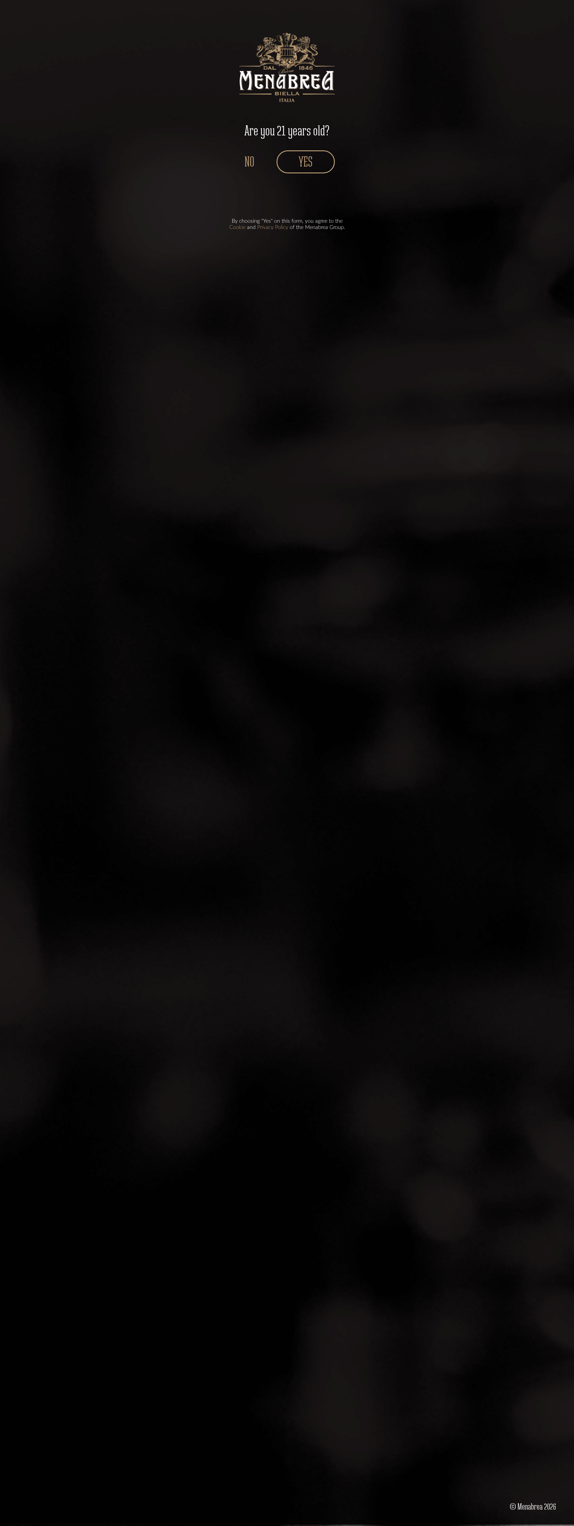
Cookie (237, 227)
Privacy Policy (272, 227)
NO (249, 161)
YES (306, 161)
